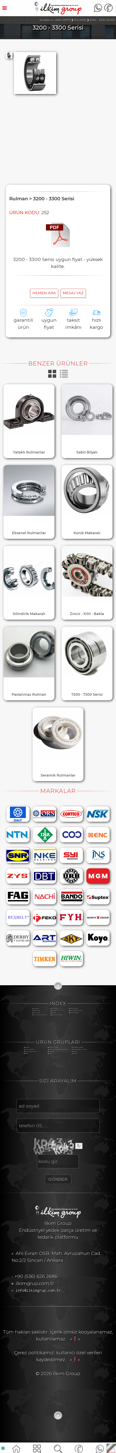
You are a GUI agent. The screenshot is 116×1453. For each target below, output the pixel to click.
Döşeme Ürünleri (78, 1047)
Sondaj (75, 1053)
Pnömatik (52, 1051)
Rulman (27, 1047)
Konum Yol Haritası (57, 1015)
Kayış (50, 1053)
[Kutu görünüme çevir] (53, 377)
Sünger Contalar (53, 1047)
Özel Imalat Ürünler (30, 1051)
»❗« (74, 1339)
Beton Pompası (29, 1049)
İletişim (54, 1012)
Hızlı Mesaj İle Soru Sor (40, 1015)
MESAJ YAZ (73, 293)
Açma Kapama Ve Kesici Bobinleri (58, 1049)
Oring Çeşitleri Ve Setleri (80, 1049)
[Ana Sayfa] (58, 13)
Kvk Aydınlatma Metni (76, 1010)
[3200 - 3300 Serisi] (58, 245)
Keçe (26, 1053)
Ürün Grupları (74, 1008)
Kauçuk (75, 1051)
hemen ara (44, 293)
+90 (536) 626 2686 (35, 1276)
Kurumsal (55, 1008)
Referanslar (37, 1010)
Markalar (54, 1010)
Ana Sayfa (36, 1008)
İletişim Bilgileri (74, 1012)
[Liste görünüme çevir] (64, 377)
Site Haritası (37, 1012)
